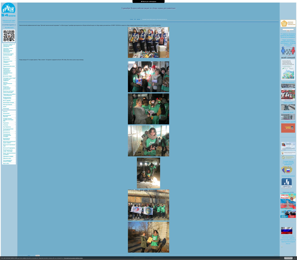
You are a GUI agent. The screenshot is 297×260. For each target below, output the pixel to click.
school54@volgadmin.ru (9, 25)
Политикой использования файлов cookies (73, 258)
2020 (135, 19)
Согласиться (288, 257)
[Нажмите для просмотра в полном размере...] (148, 57)
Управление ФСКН (288, 192)
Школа (29, 255)
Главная (131, 19)
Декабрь (138, 19)
